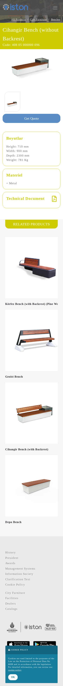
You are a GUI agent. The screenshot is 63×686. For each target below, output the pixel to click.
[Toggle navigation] (55, 7)
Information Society (19, 574)
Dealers (10, 603)
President (11, 558)
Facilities (11, 598)
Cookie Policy (15, 584)
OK (13, 677)
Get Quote (31, 118)
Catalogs (11, 608)
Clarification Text (17, 579)
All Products (18, 19)
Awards (10, 563)
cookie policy (15, 670)
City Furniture (38, 19)
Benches (55, 19)
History (10, 552)
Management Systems (20, 568)
